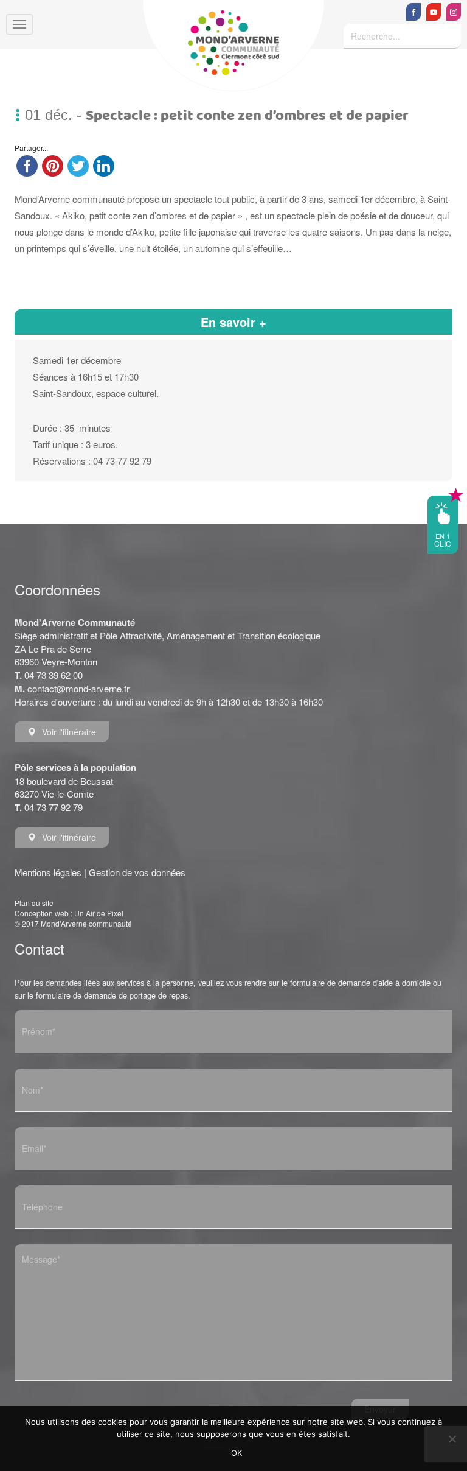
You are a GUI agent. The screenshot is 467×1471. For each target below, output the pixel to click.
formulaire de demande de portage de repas (112, 995)
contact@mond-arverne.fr (78, 688)
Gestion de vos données (137, 872)
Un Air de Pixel (98, 913)
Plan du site (34, 902)
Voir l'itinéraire (69, 732)
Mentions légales (48, 872)
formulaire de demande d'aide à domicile (360, 982)
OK (237, 1453)
